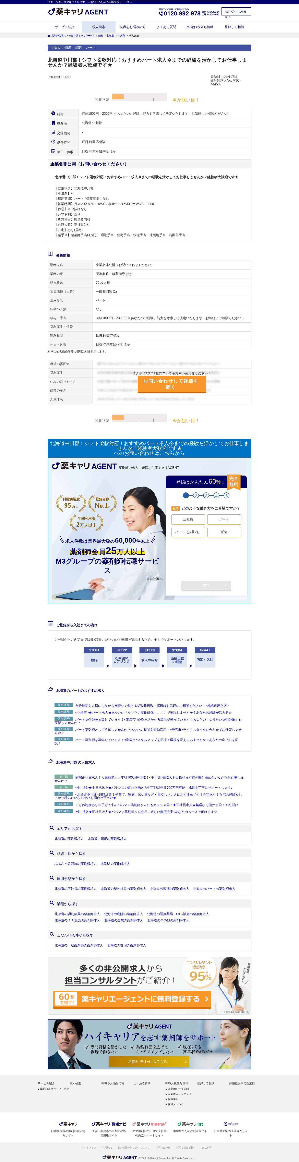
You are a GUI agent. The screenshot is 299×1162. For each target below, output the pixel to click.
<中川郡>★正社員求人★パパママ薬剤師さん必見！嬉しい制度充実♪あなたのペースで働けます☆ (146, 812)
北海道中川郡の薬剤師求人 (107, 838)
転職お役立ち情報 (200, 27)
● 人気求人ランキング (178, 1094)
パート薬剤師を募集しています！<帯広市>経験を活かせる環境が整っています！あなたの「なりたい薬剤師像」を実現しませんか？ (148, 721)
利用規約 (107, 1147)
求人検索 (98, 27)
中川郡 (121, 35)
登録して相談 (234, 27)
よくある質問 (166, 27)
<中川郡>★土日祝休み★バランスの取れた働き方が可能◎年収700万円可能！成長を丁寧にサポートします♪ (153, 787)
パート (224, 519)
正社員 (188, 519)
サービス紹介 (64, 27)
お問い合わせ (163, 1147)
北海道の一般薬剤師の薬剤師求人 (79, 945)
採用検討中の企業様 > (235, 12)
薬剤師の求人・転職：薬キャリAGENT (72, 35)
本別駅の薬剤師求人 (115, 863)
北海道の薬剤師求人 (69, 838)
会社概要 (207, 1147)
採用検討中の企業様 (242, 1083)
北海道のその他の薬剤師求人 (168, 920)
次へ (206, 585)
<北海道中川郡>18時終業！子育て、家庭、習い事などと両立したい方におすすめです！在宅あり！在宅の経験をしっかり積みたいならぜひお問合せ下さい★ (148, 796)
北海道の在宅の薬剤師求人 (126, 945)
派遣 (224, 532)
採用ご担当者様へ (186, 1147)
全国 (100, 35)
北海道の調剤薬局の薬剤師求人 (77, 914)
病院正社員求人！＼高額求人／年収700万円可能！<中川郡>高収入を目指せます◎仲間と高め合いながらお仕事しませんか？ (149, 779)
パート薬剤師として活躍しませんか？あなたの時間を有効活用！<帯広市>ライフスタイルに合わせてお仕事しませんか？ (148, 731)
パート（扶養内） (188, 532)
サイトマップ (89, 1147)
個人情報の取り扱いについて (134, 1147)
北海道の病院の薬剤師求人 (123, 914)
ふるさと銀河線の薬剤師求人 (76, 863)
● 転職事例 (171, 1099)
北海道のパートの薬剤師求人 (214, 888)
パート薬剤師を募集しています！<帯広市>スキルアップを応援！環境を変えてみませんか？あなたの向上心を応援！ (146, 741)
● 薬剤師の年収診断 (177, 1089)
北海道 (110, 35)
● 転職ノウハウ (174, 1104)
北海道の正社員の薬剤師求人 (76, 888)
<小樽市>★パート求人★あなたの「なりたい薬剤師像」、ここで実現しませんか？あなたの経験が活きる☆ (153, 712)
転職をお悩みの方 (133, 27)
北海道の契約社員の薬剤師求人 (123, 888)
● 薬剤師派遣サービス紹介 (53, 1089)
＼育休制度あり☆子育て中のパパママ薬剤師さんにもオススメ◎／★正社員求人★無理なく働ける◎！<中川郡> (156, 805)
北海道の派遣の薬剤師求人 (169, 888)
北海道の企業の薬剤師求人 (123, 920)
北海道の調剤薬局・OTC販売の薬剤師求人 (178, 914)
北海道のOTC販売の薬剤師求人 (77, 920)
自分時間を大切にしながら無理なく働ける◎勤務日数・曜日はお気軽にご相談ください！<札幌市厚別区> (152, 705)
